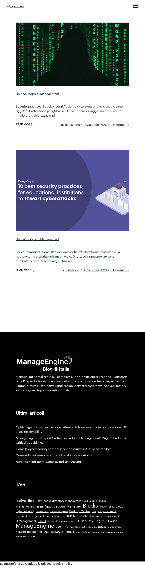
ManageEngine (35, 526)
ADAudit (103, 501)
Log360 (101, 521)
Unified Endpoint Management (37, 94)
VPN (33, 537)
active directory (29, 501)
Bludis (90, 505)
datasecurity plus (59, 511)
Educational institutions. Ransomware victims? (66, 244)
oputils (70, 531)
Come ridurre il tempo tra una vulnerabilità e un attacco (54, 455)
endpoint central (107, 511)
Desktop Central (79, 511)
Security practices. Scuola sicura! (52, 99)
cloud (119, 506)
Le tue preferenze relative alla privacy (25, 563)
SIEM (19, 536)
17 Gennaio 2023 (95, 125)
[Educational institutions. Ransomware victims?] (72, 190)
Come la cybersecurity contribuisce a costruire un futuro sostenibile (63, 449)
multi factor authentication (83, 527)
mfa (65, 526)
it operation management (61, 521)
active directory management (63, 500)
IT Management (26, 521)
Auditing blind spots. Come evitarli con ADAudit (49, 462)
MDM (58, 527)
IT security (85, 521)
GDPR (69, 516)
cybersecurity (25, 511)
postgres (86, 532)
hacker (77, 516)
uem (26, 536)
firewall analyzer (55, 516)
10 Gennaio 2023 (95, 270)
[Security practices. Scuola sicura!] (72, 54)
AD (86, 500)
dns (94, 511)
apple (40, 506)
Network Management (109, 527)
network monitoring (29, 531)
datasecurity (42, 511)
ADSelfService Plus (25, 506)
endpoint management (30, 516)
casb (111, 506)
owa (78, 532)
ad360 (93, 501)
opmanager (54, 531)
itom (42, 520)
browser (103, 507)
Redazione (72, 125)
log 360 (112, 521)
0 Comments (119, 125)
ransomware (98, 532)
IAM (85, 516)
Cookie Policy (62, 563)
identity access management (104, 516)
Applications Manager (63, 506)
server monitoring (114, 532)
